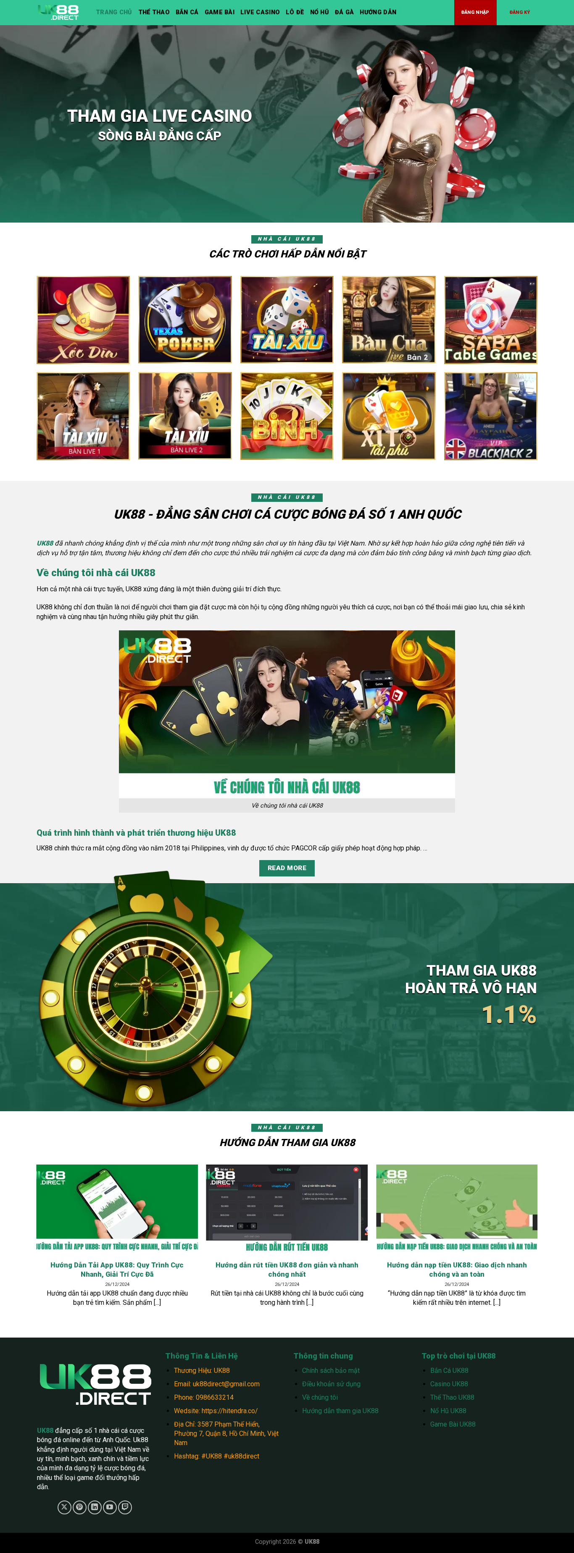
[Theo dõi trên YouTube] (110, 1507)
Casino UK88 (449, 1384)
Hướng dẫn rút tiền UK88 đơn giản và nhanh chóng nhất (287, 1269)
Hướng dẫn (378, 12)
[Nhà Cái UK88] (60, 12)
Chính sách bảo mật (331, 1371)
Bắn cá (187, 12)
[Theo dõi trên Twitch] (125, 1507)
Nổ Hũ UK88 (448, 1411)
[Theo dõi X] (64, 1507)
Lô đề (295, 12)
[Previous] (23, 1219)
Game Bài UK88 (453, 1424)
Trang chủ (114, 12)
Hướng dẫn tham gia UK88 (340, 1411)
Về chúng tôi (320, 1397)
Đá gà (344, 12)
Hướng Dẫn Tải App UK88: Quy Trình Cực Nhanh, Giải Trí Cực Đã (117, 1269)
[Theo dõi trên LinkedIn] (95, 1507)
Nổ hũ (319, 12)
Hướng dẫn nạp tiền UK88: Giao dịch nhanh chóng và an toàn (457, 1269)
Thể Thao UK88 (452, 1397)
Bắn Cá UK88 (449, 1371)
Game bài (219, 12)
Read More (287, 868)
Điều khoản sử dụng (331, 1384)
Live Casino (260, 12)
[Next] (550, 1219)
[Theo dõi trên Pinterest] (80, 1507)
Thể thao (154, 12)
